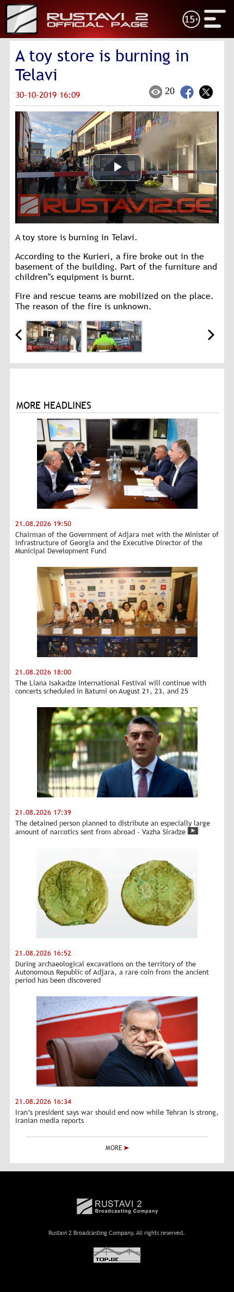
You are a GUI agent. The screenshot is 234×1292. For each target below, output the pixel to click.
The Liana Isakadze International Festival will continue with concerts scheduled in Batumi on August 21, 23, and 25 (110, 687)
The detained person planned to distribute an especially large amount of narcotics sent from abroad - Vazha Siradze (112, 827)
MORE (115, 1148)
